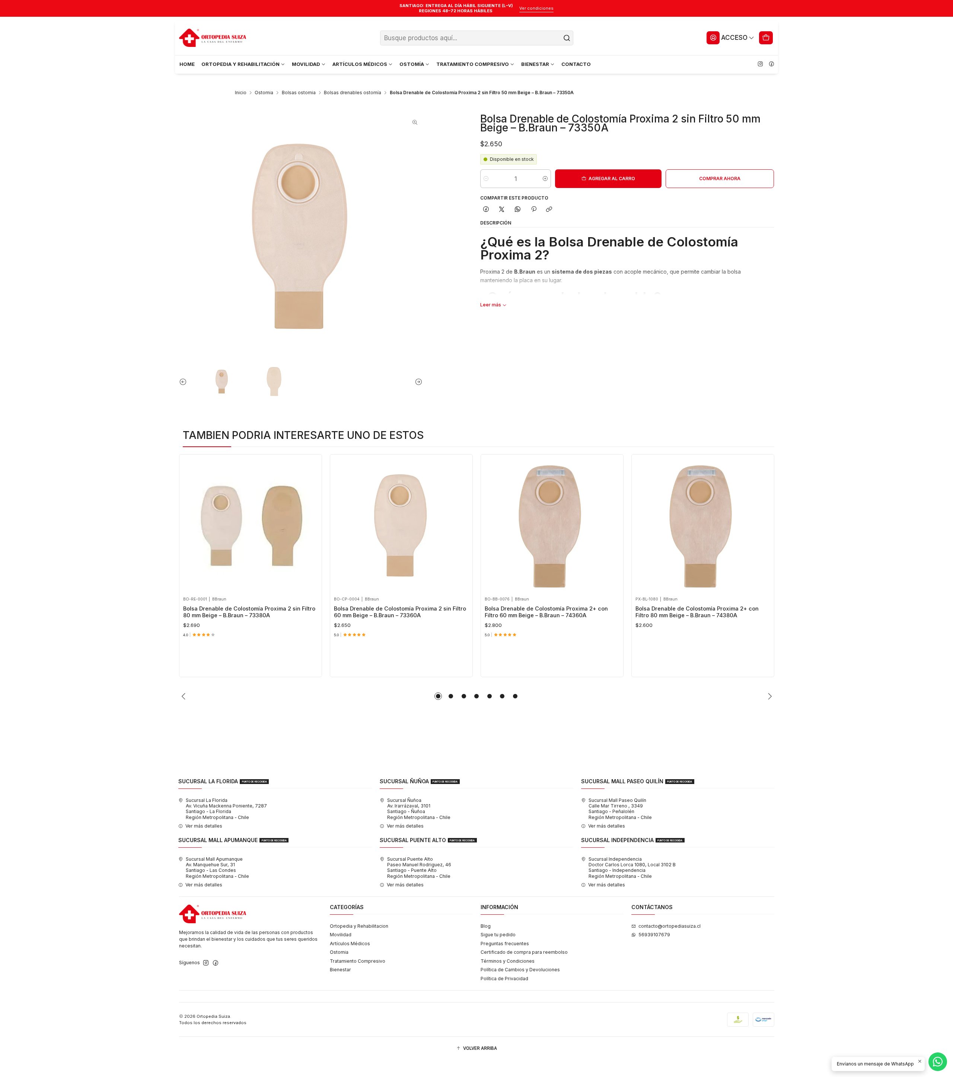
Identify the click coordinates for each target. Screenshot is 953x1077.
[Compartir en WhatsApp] (517, 210)
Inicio (240, 92)
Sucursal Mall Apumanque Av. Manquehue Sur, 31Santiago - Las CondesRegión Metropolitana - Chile (217, 867)
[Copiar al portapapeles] (549, 210)
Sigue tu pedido (498, 934)
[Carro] (766, 37)
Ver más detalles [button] (203, 826)
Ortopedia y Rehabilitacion (359, 926)
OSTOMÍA (411, 64)
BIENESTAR (535, 64)
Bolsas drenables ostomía (352, 92)
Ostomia (264, 92)
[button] (438, 696)
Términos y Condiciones (508, 961)
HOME (187, 64)
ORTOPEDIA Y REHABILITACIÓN (240, 64)
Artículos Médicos (350, 943)
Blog (486, 926)
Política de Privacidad (504, 978)
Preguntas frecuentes (505, 943)
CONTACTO (576, 64)
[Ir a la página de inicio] (212, 38)
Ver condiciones (536, 8)
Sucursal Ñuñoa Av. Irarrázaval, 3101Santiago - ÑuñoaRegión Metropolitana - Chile (418, 808)
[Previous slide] (184, 381)
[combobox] (476, 38)
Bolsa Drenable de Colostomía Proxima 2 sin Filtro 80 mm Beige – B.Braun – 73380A (249, 612)
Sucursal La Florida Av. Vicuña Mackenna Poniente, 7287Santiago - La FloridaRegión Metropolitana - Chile (226, 808)
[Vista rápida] (191, 523)
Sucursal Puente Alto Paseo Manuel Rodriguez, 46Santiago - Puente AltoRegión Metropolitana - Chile (419, 867)
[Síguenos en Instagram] (760, 64)
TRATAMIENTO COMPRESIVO (472, 64)
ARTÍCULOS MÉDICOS (359, 64)
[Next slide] (417, 381)
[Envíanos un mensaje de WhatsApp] (937, 1061)
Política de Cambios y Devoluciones (520, 969)
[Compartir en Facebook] (485, 210)
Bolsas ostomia (299, 92)
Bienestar (340, 969)
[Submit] (567, 38)
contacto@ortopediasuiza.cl (669, 926)
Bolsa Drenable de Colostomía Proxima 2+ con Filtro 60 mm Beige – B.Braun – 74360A (546, 612)
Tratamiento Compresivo (357, 961)
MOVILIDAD (306, 64)
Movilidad (340, 934)
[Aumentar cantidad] (545, 179)
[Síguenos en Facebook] (771, 64)
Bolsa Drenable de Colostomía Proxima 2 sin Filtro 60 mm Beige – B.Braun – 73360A (400, 612)
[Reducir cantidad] (486, 179)
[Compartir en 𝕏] (501, 210)
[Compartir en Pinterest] (533, 210)
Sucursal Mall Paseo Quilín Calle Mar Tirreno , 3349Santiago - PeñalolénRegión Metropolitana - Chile (620, 808)
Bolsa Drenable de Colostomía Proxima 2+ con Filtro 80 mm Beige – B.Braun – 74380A (697, 612)
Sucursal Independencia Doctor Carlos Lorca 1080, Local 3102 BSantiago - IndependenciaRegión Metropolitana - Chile (632, 867)
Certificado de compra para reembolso (524, 952)
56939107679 (654, 934)
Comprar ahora (719, 178)
